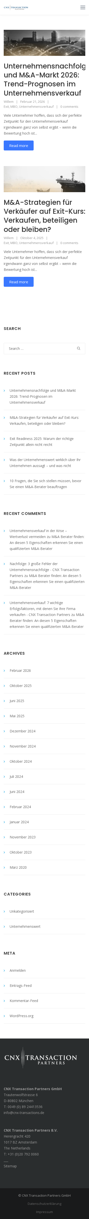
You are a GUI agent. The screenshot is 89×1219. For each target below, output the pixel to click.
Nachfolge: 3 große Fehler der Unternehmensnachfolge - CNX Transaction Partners (44, 569)
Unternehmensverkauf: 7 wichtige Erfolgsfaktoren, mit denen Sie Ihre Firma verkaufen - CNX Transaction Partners (42, 608)
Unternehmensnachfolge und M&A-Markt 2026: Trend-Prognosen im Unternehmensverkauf (43, 396)
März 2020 (18, 867)
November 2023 (23, 837)
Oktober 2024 (21, 761)
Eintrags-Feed (21, 985)
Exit (6, 106)
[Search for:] (44, 348)
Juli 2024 (16, 776)
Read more (18, 145)
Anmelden (18, 970)
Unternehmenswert (25, 926)
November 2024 (23, 746)
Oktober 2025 (21, 685)
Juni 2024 (17, 791)
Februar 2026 (20, 670)
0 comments (69, 106)
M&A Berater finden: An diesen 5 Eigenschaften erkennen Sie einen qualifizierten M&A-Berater (47, 542)
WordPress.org (21, 1015)
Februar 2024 (20, 806)
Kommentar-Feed (24, 1000)
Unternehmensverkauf (36, 106)
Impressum (44, 1212)
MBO (14, 106)
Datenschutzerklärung (44, 1203)
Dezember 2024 (22, 731)
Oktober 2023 (21, 852)
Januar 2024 (19, 822)
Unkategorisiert (22, 911)
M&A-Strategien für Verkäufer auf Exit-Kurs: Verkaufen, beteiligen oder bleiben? (44, 216)
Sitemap (10, 1166)
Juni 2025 (17, 700)
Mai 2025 (17, 716)
